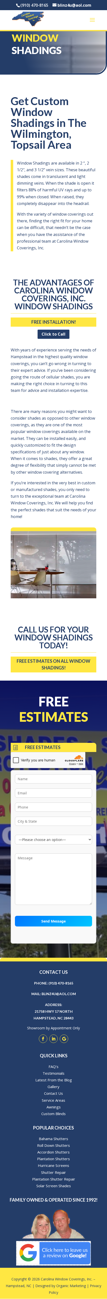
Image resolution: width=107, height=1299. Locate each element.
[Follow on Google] (64, 1039)
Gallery (53, 1086)
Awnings (54, 1106)
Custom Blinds (53, 1113)
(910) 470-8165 (61, 983)
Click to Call (53, 334)
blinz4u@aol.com (59, 994)
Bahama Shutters (53, 1138)
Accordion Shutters (53, 1152)
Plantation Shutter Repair (53, 1179)
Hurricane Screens (53, 1165)
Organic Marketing (71, 1285)
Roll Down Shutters (53, 1145)
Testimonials (53, 1073)
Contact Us (53, 1093)
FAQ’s (53, 1066)
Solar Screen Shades (53, 1185)
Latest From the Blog (53, 1079)
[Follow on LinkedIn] (53, 1039)
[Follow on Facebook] (43, 1039)
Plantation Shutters (53, 1158)
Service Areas (53, 1100)
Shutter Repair (53, 1172)
